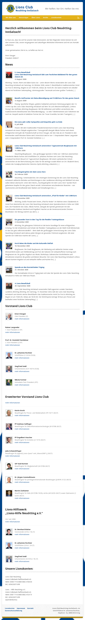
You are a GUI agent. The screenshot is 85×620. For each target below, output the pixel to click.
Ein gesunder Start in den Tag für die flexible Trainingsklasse (39, 219)
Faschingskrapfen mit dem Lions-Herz (30, 172)
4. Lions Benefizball (22, 283)
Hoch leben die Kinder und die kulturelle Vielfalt (34, 243)
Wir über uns (11, 17)
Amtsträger (23, 17)
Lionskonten (56, 17)
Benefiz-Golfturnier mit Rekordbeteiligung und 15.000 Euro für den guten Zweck (47, 98)
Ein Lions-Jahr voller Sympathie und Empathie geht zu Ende (38, 122)
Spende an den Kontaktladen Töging (29, 267)
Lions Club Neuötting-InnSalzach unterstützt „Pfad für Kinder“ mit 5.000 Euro (46, 196)
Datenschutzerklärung (13, 611)
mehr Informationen (22, 319)
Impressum (21, 608)
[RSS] (78, 18)
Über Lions (35, 17)
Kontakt (30, 608)
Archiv (45, 17)
